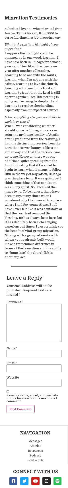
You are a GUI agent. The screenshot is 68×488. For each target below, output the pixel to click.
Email (12, 362)
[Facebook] (13, 481)
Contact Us (35, 460)
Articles (35, 445)
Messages (35, 441)
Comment (15, 301)
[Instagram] (46, 481)
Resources (35, 450)
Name (12, 348)
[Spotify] (57, 481)
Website (13, 377)
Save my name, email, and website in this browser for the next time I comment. (32, 398)
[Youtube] (35, 481)
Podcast (35, 455)
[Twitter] (24, 481)
